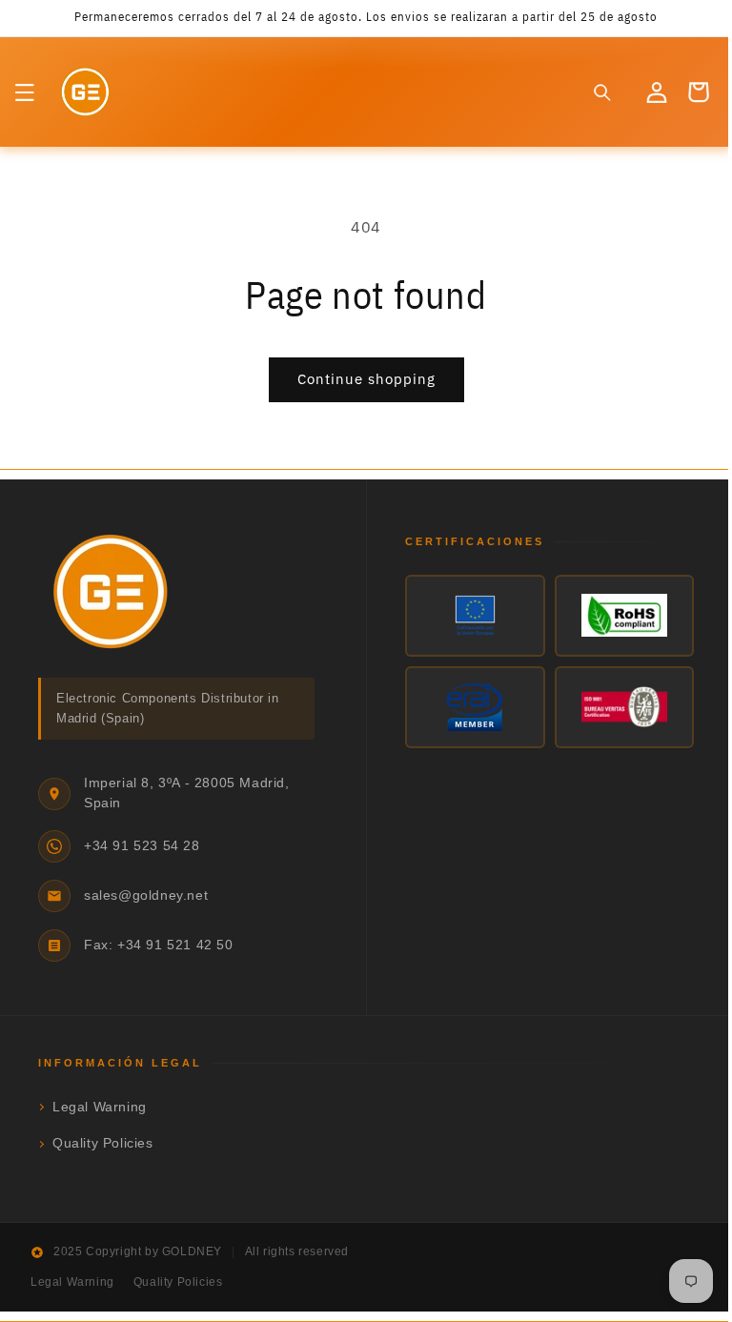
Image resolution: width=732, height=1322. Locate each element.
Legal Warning (99, 1107)
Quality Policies (102, 1143)
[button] (25, 92)
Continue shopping (359, 379)
